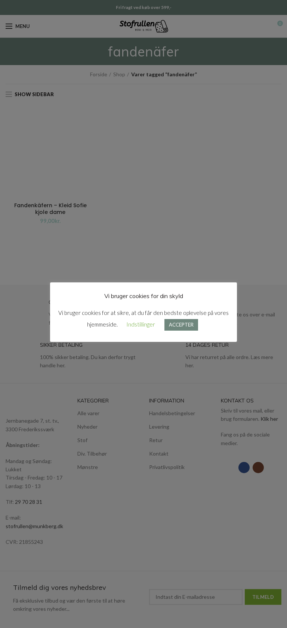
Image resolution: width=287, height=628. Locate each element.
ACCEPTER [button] (181, 325)
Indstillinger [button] (140, 324)
